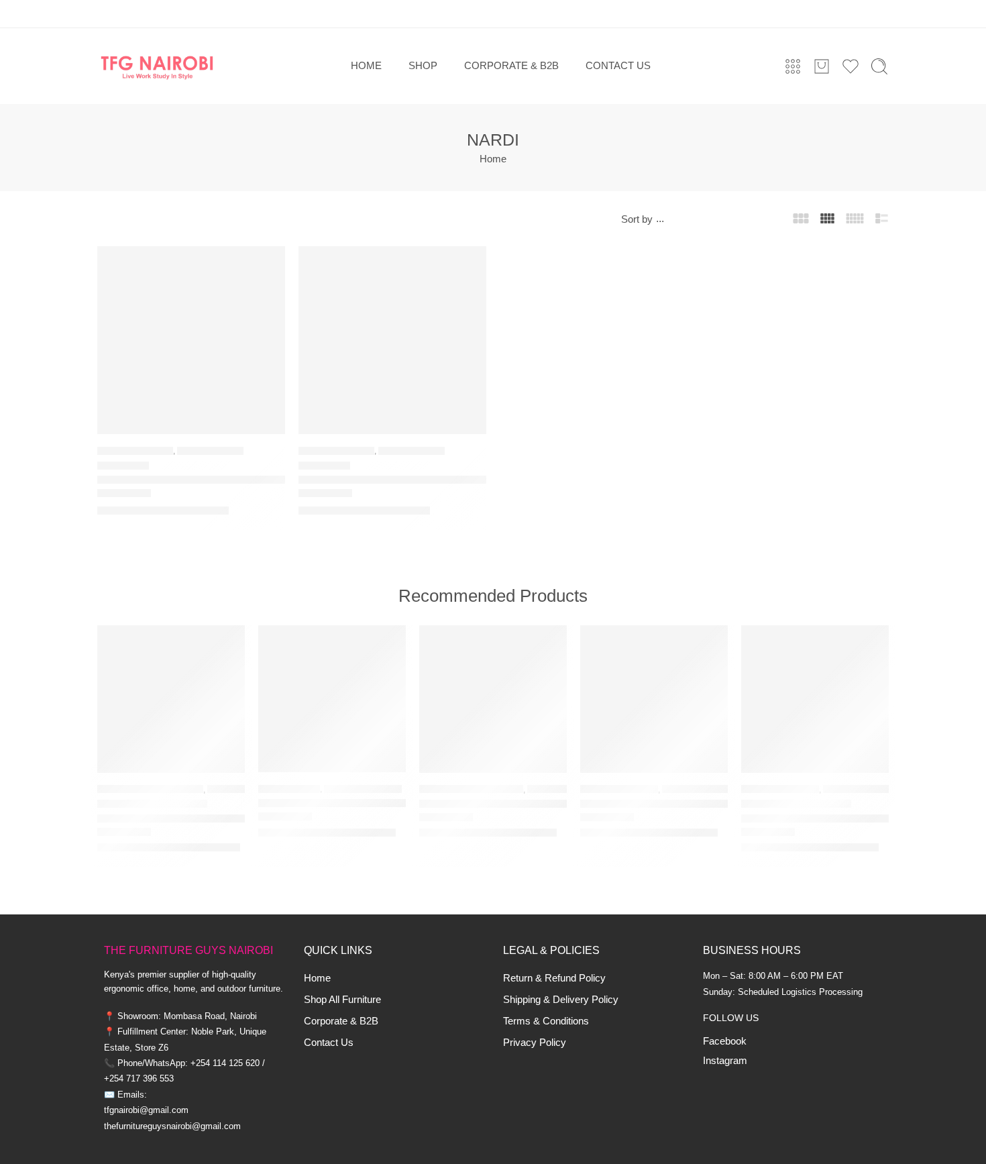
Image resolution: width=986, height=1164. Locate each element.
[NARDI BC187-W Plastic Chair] (392, 340)
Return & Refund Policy (554, 978)
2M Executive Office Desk (163, 819)
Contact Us (328, 1042)
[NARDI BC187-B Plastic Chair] (191, 340)
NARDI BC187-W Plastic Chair (375, 480)
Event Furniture (135, 450)
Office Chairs (289, 788)
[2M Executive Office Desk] (171, 699)
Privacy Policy (534, 1042)
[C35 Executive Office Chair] (654, 699)
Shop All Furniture (342, 999)
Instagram (725, 1060)
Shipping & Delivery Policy (560, 999)
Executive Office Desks (150, 789)
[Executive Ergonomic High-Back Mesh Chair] (493, 699)
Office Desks (236, 789)
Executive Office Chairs (716, 789)
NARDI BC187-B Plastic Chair (172, 480)
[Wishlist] (265, 265)
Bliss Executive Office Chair (329, 803)
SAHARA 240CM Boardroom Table (815, 819)
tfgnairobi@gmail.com (146, 1110)
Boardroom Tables (866, 789)
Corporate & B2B (341, 1021)
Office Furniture (363, 788)
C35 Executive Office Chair (648, 804)
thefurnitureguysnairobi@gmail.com (172, 1126)
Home (317, 978)
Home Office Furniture (471, 789)
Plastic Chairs (210, 450)
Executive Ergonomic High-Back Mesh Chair (493, 804)
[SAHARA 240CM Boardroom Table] (815, 699)
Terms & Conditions (546, 1021)
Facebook (725, 1041)
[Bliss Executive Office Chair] (332, 699)
